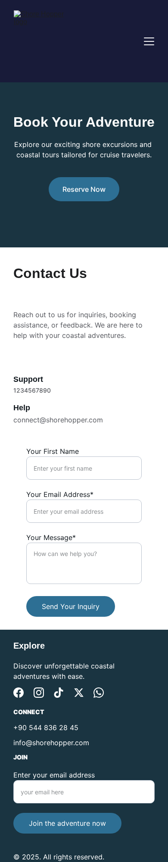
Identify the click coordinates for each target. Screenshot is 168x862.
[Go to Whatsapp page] (98, 692)
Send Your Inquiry (71, 606)
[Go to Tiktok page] (58, 692)
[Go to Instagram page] (39, 692)
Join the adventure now (67, 823)
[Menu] (149, 41)
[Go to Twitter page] (79, 692)
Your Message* (51, 537)
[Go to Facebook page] (18, 692)
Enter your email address (54, 775)
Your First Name (52, 451)
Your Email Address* (59, 494)
